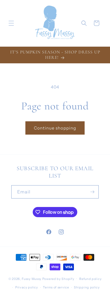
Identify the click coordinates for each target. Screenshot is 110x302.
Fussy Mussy (31, 279)
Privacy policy (26, 287)
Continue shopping (55, 128)
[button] (11, 23)
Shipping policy (87, 287)
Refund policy (90, 279)
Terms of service (56, 287)
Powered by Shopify (58, 279)
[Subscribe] (92, 192)
